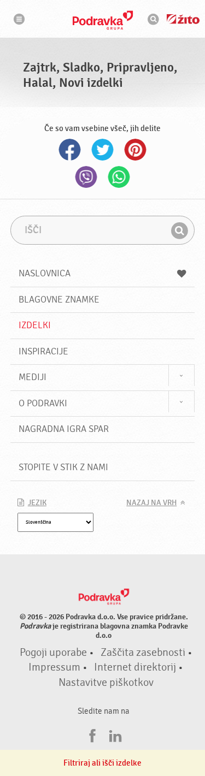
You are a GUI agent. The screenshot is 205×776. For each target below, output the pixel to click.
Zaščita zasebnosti (143, 653)
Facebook (70, 150)
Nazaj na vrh (151, 503)
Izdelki (35, 325)
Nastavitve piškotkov (106, 683)
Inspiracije (43, 351)
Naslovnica (45, 273)
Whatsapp (119, 177)
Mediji (32, 377)
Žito (183, 19)
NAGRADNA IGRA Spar (64, 429)
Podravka (103, 20)
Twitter (103, 150)
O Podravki (43, 403)
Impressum (54, 667)
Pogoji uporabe (53, 653)
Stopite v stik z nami (63, 467)
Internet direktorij (135, 667)
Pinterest (136, 150)
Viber (86, 177)
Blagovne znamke (59, 299)
